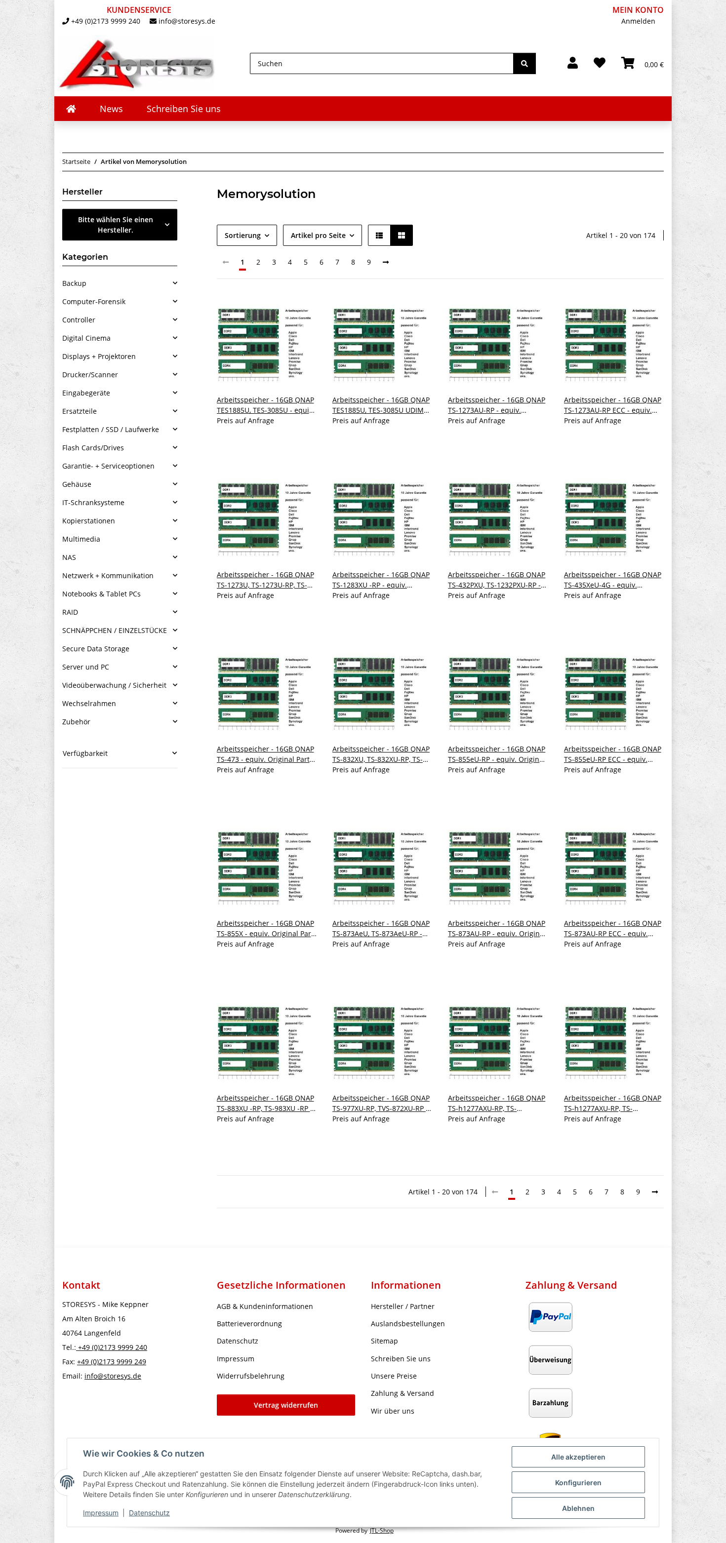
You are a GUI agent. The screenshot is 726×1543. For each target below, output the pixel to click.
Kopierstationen (88, 520)
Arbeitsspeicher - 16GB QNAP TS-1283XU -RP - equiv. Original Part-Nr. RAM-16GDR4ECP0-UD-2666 (381, 580)
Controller (78, 319)
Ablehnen (578, 1508)
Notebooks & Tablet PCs (101, 593)
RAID (70, 612)
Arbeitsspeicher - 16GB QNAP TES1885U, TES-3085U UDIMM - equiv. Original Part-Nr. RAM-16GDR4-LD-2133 (381, 405)
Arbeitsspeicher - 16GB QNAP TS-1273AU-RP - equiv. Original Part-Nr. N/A (496, 405)
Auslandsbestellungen (408, 1323)
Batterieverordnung (249, 1323)
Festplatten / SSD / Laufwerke (110, 429)
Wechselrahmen (89, 703)
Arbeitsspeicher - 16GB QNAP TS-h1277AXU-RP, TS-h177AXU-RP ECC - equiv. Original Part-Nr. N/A (612, 1103)
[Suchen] (524, 63)
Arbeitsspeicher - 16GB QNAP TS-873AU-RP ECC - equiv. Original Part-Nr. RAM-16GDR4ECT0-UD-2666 (612, 928)
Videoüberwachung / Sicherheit (114, 685)
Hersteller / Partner (403, 1306)
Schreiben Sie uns (184, 109)
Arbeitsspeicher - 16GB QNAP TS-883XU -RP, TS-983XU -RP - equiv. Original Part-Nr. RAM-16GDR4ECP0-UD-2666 (265, 1103)
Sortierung (243, 235)
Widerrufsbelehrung (250, 1376)
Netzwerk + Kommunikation (108, 575)
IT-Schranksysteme (93, 502)
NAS (69, 557)
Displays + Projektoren (99, 356)
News (111, 109)
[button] (573, 63)
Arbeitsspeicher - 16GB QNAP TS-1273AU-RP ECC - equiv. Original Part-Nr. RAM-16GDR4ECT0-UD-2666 (612, 405)
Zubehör (76, 721)
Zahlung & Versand (402, 1393)
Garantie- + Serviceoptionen (108, 466)
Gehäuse (76, 484)
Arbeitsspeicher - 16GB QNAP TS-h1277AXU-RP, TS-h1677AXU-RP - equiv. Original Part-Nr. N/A (498, 1103)
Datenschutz (149, 1512)
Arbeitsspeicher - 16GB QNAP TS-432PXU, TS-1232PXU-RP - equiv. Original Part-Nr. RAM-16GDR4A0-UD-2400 (496, 580)
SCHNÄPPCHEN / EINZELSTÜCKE (114, 630)
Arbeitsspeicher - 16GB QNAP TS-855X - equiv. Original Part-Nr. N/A (266, 928)
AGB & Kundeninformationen (265, 1306)
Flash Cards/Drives (93, 447)
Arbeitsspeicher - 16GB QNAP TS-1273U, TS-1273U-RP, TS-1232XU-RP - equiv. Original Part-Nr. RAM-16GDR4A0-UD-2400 (265, 580)
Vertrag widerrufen (286, 1405)
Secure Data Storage (95, 648)
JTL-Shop (382, 1530)
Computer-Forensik (93, 301)
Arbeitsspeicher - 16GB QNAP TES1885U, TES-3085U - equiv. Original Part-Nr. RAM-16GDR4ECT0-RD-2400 (266, 405)
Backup (74, 283)
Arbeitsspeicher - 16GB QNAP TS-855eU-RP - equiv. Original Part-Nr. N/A (496, 754)
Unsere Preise (394, 1376)
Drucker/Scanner (90, 374)
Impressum (101, 1512)
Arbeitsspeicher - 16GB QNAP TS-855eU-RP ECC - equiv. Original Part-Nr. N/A (612, 754)
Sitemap (384, 1340)
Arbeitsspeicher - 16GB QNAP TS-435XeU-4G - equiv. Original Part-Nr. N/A (612, 580)
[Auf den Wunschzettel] (300, 311)
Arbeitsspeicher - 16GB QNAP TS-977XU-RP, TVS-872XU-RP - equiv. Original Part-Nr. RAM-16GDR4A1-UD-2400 (381, 1103)
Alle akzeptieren (578, 1457)
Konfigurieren (578, 1482)
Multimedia (81, 539)
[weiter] (386, 262)
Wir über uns (392, 1411)
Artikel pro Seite (318, 235)
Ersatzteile (79, 411)
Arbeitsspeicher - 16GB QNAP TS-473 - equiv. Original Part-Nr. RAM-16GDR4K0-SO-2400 (265, 754)
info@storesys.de (187, 21)
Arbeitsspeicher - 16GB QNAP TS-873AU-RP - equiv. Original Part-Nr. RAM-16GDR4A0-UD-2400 (497, 928)
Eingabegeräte (86, 392)
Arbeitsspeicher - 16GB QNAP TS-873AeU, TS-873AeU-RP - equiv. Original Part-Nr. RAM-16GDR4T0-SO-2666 (381, 928)
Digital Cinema (86, 338)
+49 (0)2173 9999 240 (105, 21)
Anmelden (638, 21)
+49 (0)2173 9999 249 (111, 1361)
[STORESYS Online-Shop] (71, 108)
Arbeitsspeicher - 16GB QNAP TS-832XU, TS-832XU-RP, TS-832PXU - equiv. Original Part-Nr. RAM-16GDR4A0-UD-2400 (381, 754)
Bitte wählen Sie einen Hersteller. (115, 225)
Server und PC (85, 667)
